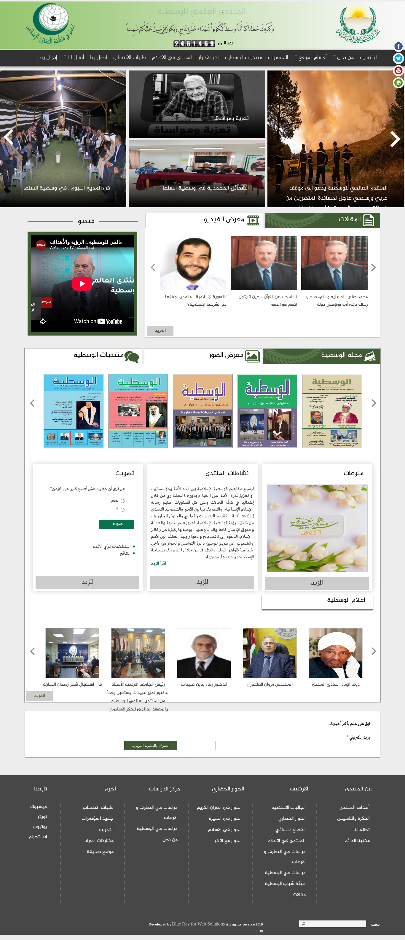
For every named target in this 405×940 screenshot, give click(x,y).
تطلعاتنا (361, 830)
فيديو (86, 221)
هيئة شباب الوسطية (285, 884)
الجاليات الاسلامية (288, 807)
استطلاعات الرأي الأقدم (111, 547)
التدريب (106, 830)
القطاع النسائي (290, 830)
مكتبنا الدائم (357, 841)
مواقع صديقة (100, 852)
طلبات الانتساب (129, 57)
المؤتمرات (278, 57)
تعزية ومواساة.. (231, 118)
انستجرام (38, 837)
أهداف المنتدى (354, 807)
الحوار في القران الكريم (219, 807)
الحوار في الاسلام (225, 830)
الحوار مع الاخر (228, 841)
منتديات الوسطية (243, 57)
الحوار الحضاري (292, 818)
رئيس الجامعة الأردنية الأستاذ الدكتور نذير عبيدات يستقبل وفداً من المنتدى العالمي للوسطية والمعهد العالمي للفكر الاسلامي (138, 697)
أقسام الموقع (312, 57)
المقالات (350, 219)
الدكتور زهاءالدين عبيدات (204, 685)
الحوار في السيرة (225, 818)
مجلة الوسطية (325, 355)
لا (117, 509)
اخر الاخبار (208, 57)
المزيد (160, 331)
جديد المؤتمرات (98, 818)
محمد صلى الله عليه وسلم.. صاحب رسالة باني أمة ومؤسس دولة (337, 300)
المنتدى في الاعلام (172, 57)
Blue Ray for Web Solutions (199, 924)
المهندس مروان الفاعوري (270, 685)
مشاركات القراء (99, 841)
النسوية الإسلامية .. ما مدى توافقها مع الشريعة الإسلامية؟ (195, 300)
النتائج (125, 553)
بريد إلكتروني (358, 737)
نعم (114, 500)
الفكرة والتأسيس (353, 818)
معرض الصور (226, 355)
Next (373, 295)
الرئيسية (368, 57)
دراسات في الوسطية (285, 873)
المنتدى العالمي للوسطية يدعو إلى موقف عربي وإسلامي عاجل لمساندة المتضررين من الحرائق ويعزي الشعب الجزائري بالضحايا (337, 198)
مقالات (299, 895)
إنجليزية (48, 57)
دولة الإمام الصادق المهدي (336, 685)
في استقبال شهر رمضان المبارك (72, 685)
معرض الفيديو (224, 219)
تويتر (42, 817)
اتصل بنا (98, 57)
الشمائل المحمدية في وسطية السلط (205, 188)
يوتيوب (40, 827)
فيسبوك (38, 807)
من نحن (345, 57)
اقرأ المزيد (158, 564)
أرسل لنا (75, 57)
